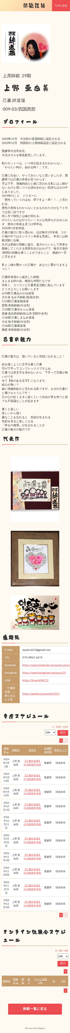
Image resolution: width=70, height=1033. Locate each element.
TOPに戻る (61, 5)
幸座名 (32, 750)
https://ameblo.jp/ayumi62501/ (41, 693)
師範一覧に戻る (35, 1009)
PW (63, 981)
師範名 (16, 750)
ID (53, 981)
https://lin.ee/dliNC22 (35, 680)
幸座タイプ (60, 750)
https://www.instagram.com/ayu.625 (44, 672)
